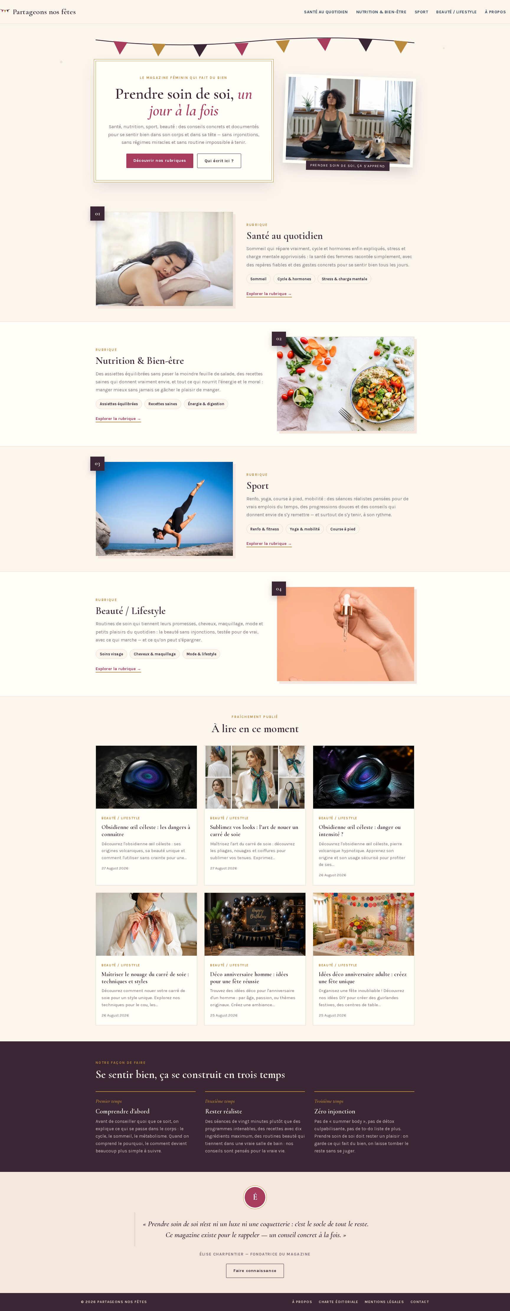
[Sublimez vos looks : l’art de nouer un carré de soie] (255, 777)
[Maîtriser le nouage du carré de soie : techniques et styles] (146, 924)
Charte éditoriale (338, 1302)
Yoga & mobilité (305, 529)
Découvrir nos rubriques (159, 160)
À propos (495, 11)
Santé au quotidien (326, 11)
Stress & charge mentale (344, 279)
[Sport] (164, 509)
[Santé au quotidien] (164, 259)
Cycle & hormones (294, 279)
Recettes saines (162, 404)
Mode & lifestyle (201, 654)
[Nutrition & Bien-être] (345, 384)
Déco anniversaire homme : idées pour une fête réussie (249, 978)
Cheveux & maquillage (155, 654)
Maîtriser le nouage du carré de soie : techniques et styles (145, 978)
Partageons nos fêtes (44, 11)
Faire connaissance (255, 1270)
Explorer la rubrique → (269, 293)
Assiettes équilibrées (119, 404)
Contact (420, 1302)
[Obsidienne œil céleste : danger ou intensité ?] (363, 777)
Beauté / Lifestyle (456, 11)
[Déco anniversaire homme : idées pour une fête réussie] (255, 924)
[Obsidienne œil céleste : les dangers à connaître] (146, 777)
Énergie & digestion (206, 404)
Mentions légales (384, 1302)
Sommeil (258, 279)
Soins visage (111, 654)
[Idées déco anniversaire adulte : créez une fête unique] (363, 924)
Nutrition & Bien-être (381, 11)
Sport (421, 11)
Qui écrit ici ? (219, 160)
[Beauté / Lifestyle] (345, 634)
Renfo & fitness (264, 529)
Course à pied (342, 529)
